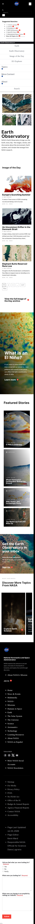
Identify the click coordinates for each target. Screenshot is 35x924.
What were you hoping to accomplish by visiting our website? (16, 894)
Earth (17, 46)
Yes (5, 867)
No (5, 869)
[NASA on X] (13, 755)
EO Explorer (17, 61)
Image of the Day (17, 56)
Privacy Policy (6, 561)
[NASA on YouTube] (16, 755)
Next (4, 288)
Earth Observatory (16, 51)
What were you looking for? (15, 875)
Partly (6, 871)
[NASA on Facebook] (5, 755)
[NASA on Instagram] (9, 755)
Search (17, 88)
